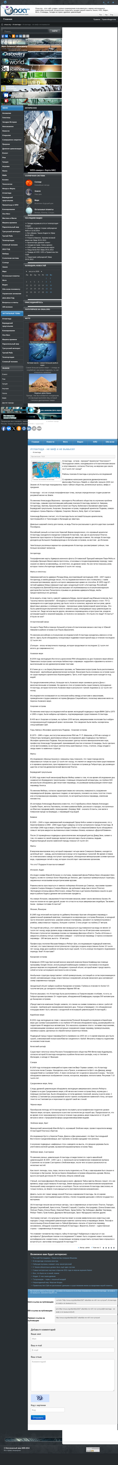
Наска (4, 393)
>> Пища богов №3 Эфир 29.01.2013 (39, 250)
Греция (5, 384)
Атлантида (17, 24)
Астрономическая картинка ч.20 (42, 342)
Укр (106, 15)
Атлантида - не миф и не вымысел (52, 449)
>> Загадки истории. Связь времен (38, 245)
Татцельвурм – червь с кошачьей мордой (49, 1279)
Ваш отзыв (36, 1357)
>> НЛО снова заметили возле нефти (39, 247)
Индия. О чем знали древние (44, 1276)
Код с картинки (38, 1405)
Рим (3, 379)
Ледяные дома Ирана (42, 393)
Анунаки (5, 388)
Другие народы (8, 403)
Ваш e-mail (36, 1345)
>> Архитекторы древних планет (37, 242)
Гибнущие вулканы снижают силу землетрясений (52, 1264)
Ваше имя (36, 1334)
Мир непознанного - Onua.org (17, 10)
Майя (4, 398)
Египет (4, 374)
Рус (100, 15)
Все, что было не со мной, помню (46, 1273)
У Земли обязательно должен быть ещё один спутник (54, 1267)
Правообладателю (109, 19)
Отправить (38, 1417)
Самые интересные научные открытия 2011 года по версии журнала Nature (62, 1270)
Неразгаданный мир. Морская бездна (47, 1282)
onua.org (7, 24)
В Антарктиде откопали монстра (45, 1261)
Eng (111, 15)
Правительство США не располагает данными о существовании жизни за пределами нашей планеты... (73, 1285)
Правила (96, 19)
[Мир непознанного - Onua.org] (113, 2)
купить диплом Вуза (38, 421)
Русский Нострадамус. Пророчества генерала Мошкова (55, 1258)
